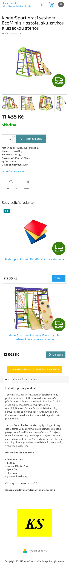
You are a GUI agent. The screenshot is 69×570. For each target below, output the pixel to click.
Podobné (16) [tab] (20, 379)
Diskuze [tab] (34, 379)
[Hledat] (42, 4)
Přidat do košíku (33, 138)
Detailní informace (11, 171)
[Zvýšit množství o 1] (14, 137)
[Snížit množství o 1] (14, 141)
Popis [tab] (8, 379)
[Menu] (61, 4)
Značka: (12, 33)
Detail (59, 278)
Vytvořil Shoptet (38, 551)
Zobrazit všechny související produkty (34, 369)
